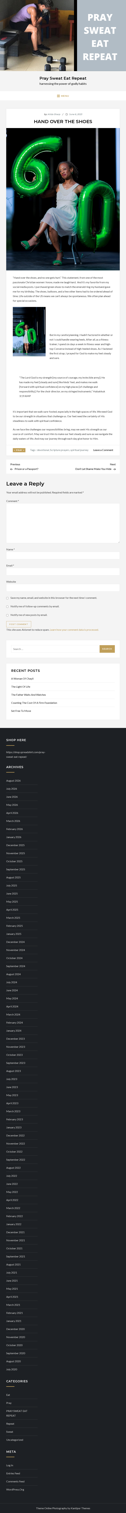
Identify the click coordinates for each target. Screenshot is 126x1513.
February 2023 (14, 1119)
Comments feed (15, 1481)
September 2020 (15, 1353)
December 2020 (15, 1328)
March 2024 (13, 1014)
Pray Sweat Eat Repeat (63, 78)
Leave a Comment (103, 449)
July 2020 (11, 1369)
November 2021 (15, 1240)
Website (11, 581)
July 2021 (11, 1272)
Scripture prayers (59, 449)
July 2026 (11, 788)
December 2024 (15, 941)
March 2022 (13, 1208)
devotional (43, 449)
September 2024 (15, 966)
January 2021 (13, 1320)
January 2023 (13, 1127)
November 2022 (15, 1143)
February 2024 (14, 1022)
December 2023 (15, 1038)
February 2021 (14, 1312)
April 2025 (12, 909)
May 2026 (12, 804)
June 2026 (12, 796)
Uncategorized (14, 1439)
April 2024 (12, 1006)
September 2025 (15, 869)
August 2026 (13, 780)
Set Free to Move (21, 710)
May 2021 (12, 1288)
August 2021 (13, 1264)
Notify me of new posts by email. (28, 614)
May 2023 (12, 1095)
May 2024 (12, 998)
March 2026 (13, 820)
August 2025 (13, 877)
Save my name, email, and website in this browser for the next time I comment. (53, 597)
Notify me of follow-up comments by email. (34, 606)
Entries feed (13, 1473)
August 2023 (13, 1070)
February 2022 (14, 1216)
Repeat (10, 1423)
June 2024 (12, 990)
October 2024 (14, 958)
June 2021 (12, 1280)
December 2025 (15, 845)
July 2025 (11, 885)
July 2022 (11, 1175)
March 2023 (13, 1111)
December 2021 (15, 1232)
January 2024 (13, 1030)
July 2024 (11, 982)
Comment (12, 500)
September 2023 (15, 1062)
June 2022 (12, 1183)
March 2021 (13, 1304)
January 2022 (13, 1224)
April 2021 (12, 1296)
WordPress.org (15, 1489)
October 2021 (14, 1248)
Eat (8, 1394)
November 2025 (15, 853)
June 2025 (12, 893)
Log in (9, 1465)
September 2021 (15, 1256)
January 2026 (13, 837)
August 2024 (13, 974)
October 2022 (14, 1151)
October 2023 (14, 1054)
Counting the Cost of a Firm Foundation (34, 702)
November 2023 (15, 1046)
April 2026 (12, 812)
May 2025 (12, 901)
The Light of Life (20, 686)
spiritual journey (79, 449)
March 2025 (13, 917)
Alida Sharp (54, 114)
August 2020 (13, 1361)
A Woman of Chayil (22, 678)
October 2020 (14, 1345)
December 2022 (15, 1135)
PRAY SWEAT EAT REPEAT (17, 1413)
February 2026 (14, 828)
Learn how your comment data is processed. (74, 629)
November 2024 (15, 949)
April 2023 (12, 1103)
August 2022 (13, 1167)
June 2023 (12, 1087)
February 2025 (14, 925)
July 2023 (11, 1078)
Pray (19, 450)
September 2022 (15, 1159)
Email (10, 565)
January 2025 (13, 933)
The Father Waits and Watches (28, 694)
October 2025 (14, 861)
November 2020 (15, 1337)
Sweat (9, 1431)
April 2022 (12, 1199)
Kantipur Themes (80, 1508)
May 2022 (12, 1191)
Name (10, 549)
